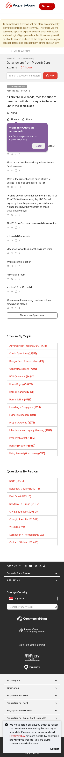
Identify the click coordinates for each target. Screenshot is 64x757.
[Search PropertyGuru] (56, 606)
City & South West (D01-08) (24, 511)
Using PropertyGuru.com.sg (27, 453)
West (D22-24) (17, 527)
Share (28, 119)
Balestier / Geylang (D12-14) (24, 488)
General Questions (23, 368)
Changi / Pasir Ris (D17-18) (23, 519)
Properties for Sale (17, 695)
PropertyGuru (14, 680)
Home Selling (20, 399)
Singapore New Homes (19, 710)
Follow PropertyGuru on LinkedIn (35, 566)
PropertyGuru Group (18, 573)
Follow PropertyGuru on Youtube (30, 566)
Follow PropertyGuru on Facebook (20, 566)
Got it (38, 146)
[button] (54, 573)
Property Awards (32, 630)
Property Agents (22, 422)
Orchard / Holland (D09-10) (23, 542)
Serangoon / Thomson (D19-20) (26, 534)
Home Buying (21, 384)
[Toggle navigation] (59, 6)
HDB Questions (21, 376)
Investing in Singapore (25, 407)
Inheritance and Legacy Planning (30, 430)
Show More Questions (32, 315)
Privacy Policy (17, 735)
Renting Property (22, 445)
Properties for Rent (17, 703)
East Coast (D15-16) (20, 496)
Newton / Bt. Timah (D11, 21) (24, 504)
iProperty (32, 667)
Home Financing (21, 392)
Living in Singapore (22, 415)
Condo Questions (17, 86)
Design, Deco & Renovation (26, 361)
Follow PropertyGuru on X (40, 565)
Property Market (22, 438)
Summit (32, 645)
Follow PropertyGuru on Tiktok (44, 565)
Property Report (32, 657)
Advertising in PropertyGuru (28, 345)
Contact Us (13, 580)
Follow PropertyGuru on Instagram (25, 566)
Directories (13, 688)
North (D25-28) (17, 481)
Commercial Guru (32, 618)
